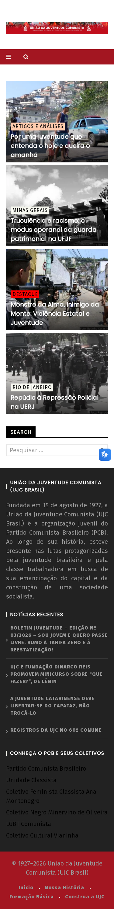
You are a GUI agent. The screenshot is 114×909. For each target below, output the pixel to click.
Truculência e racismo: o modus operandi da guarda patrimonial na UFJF (54, 229)
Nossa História (64, 887)
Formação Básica (31, 897)
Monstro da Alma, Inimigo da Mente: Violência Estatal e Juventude (55, 313)
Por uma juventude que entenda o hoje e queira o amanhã (50, 145)
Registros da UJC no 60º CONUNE (56, 730)
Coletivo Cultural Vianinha (42, 835)
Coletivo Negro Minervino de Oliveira (57, 812)
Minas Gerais (30, 210)
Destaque (25, 294)
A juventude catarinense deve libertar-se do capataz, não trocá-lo (52, 706)
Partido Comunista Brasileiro (46, 768)
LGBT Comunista (28, 823)
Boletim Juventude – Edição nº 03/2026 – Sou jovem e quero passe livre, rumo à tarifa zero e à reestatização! (59, 639)
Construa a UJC (85, 897)
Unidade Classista (31, 780)
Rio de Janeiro (32, 387)
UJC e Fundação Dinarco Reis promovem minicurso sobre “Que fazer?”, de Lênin (56, 674)
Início (26, 887)
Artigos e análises (38, 126)
